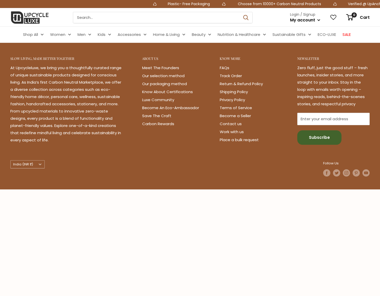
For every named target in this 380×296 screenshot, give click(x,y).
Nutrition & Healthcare (239, 34)
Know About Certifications (167, 91)
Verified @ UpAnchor (359, 3)
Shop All (30, 34)
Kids (101, 34)
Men (82, 34)
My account (303, 20)
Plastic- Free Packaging (182, 3)
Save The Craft (156, 115)
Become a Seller (235, 115)
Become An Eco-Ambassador (170, 107)
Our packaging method (164, 83)
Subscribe (319, 137)
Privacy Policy (232, 99)
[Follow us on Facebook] (326, 173)
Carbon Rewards (158, 123)
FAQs (224, 67)
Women (57, 34)
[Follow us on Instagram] (346, 173)
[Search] (245, 17)
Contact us (231, 123)
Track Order (231, 75)
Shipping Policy (234, 91)
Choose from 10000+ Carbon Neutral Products (272, 3)
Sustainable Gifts (289, 34)
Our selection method (163, 75)
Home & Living (166, 34)
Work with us (232, 131)
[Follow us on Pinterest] (356, 173)
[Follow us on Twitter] (336, 173)
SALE (347, 34)
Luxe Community (158, 99)
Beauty (199, 34)
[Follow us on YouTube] (366, 173)
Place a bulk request (239, 139)
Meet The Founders (160, 67)
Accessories (129, 34)
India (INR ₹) (23, 164)
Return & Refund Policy (241, 83)
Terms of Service (236, 107)
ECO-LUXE (327, 34)
